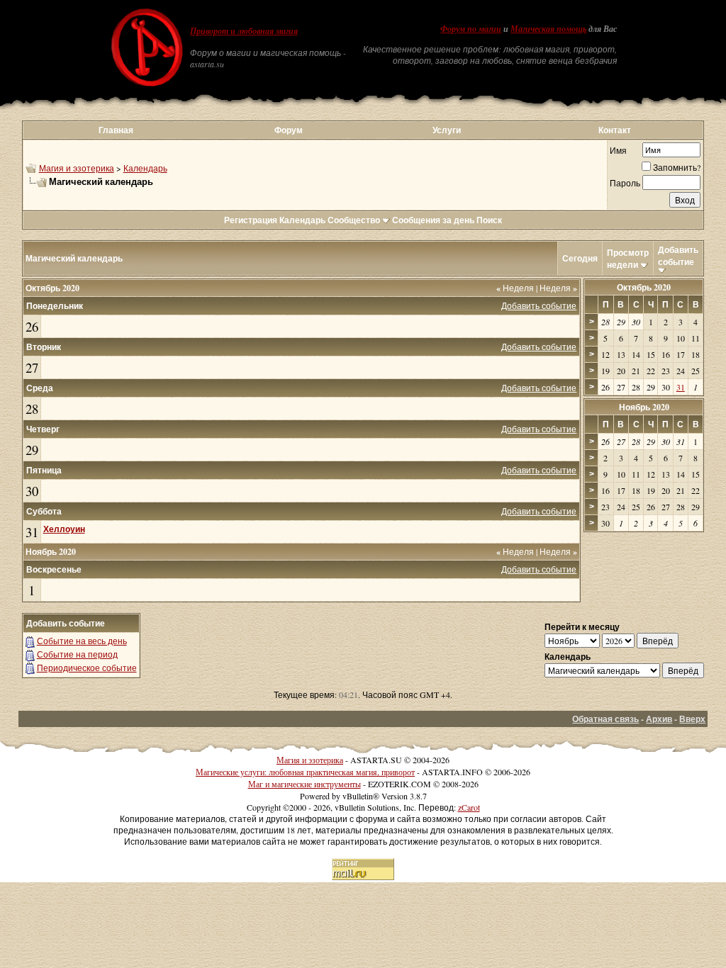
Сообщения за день (433, 220)
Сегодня (580, 258)
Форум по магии (470, 29)
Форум (288, 130)
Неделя (515, 287)
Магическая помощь (548, 29)
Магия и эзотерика (76, 168)
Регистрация (250, 220)
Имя (618, 150)
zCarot (469, 807)
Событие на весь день (82, 640)
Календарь (145, 168)
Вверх (692, 719)
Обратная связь (605, 719)
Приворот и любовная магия (244, 31)
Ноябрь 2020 (644, 407)
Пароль (625, 182)
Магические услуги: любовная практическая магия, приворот (305, 771)
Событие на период (77, 654)
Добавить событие (678, 256)
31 (32, 532)
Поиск (489, 220)
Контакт (614, 130)
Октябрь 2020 (644, 287)
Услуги (446, 130)
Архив (659, 719)
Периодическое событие (87, 667)
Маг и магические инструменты (304, 783)
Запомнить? (676, 167)
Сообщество (354, 220)
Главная (116, 130)
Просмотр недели (628, 259)
